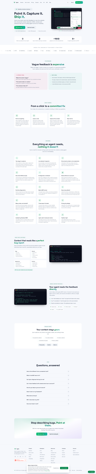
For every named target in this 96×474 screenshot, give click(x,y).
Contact (63, 452)
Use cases (53, 458)
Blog (50, 2)
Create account (76, 452)
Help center (53, 462)
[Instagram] (15, 457)
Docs (41, 2)
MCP (47, 2)
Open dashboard (76, 454)
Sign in (72, 2)
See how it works (31, 27)
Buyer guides (53, 456)
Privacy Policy (47, 470)
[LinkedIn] (20, 457)
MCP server (42, 456)
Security (48, 344)
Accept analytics (64, 468)
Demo (30, 456)
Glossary (52, 460)
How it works (27, 2)
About (63, 450)
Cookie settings (79, 470)
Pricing (32, 2)
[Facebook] (18, 457)
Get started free (19, 27)
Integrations (42, 458)
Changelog (31, 458)
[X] (23, 457)
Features (21, 2)
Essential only (56, 468)
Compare (37, 2)
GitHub (41, 460)
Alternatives (53, 454)
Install (41, 452)
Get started (78, 2)
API (44, 2)
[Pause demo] (55, 31)
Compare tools (53, 452)
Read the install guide (54, 434)
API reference (42, 454)
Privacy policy (41, 344)
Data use (55, 344)
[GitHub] (25, 457)
